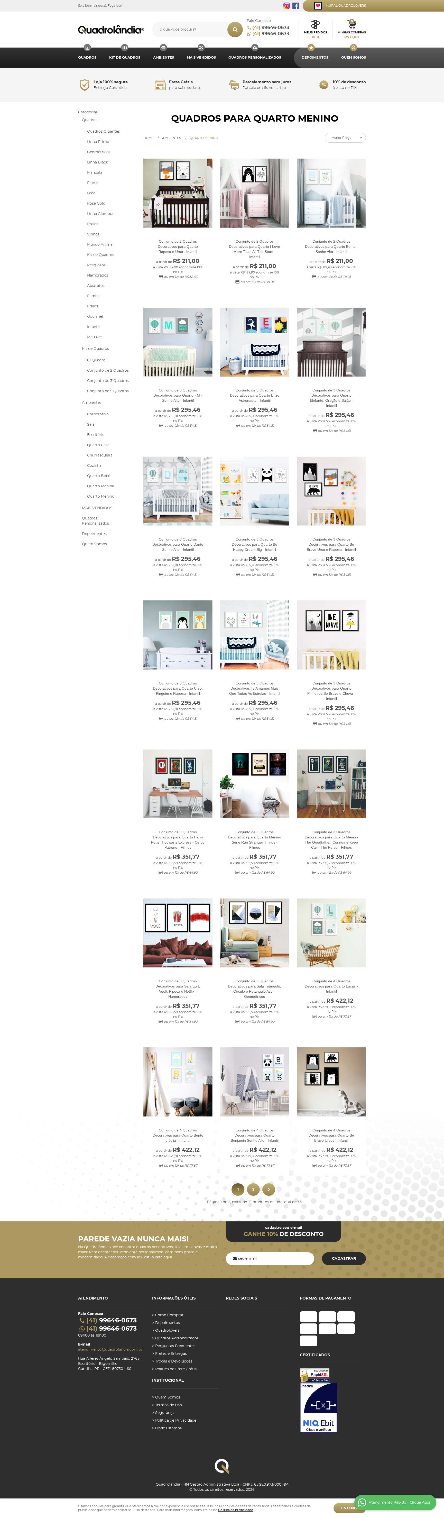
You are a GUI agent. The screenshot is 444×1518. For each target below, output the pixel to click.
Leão (91, 193)
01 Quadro (96, 360)
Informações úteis (174, 1298)
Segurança (164, 1413)
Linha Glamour (100, 214)
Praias (92, 224)
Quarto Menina (100, 486)
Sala (91, 424)
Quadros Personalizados (254, 57)
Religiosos (96, 265)
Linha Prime (98, 142)
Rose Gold (96, 203)
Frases (93, 306)
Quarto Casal (98, 445)
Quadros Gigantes (103, 131)
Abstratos (96, 286)
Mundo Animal (100, 244)
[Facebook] (295, 6)
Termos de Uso (168, 1405)
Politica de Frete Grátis (176, 1369)
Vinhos (93, 234)
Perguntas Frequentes (175, 1346)
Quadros (87, 57)
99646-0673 (270, 27)
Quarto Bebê (98, 476)
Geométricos (98, 152)
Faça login (116, 5)
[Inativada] (333, 1408)
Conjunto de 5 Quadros (108, 391)
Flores (92, 183)
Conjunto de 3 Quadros (108, 381)
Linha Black (97, 162)
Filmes (93, 296)
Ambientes (163, 57)
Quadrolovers (167, 1330)
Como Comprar (169, 1315)
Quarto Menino (100, 496)
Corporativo (98, 414)
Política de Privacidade (175, 1420)
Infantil (93, 327)
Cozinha (94, 466)
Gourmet (95, 316)
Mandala (94, 173)
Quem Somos (353, 57)
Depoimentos (315, 57)
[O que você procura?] (235, 29)
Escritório (96, 435)
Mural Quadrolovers (346, 5)
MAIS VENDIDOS (201, 57)
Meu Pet (94, 337)
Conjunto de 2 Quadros (108, 370)
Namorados (97, 275)
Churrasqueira (100, 455)
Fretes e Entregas (171, 1354)
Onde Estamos (168, 1428)
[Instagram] (286, 6)
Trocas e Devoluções (173, 1361)
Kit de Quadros (124, 57)
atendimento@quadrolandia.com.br (110, 1349)
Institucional (168, 1381)
